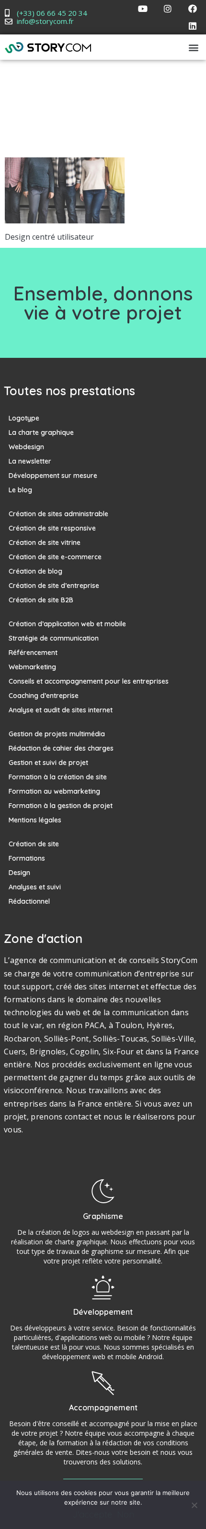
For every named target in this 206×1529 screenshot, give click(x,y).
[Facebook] (192, 8)
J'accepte (92, 1514)
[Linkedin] (192, 25)
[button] (193, 47)
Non (125, 1514)
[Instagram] (167, 8)
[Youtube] (142, 8)
